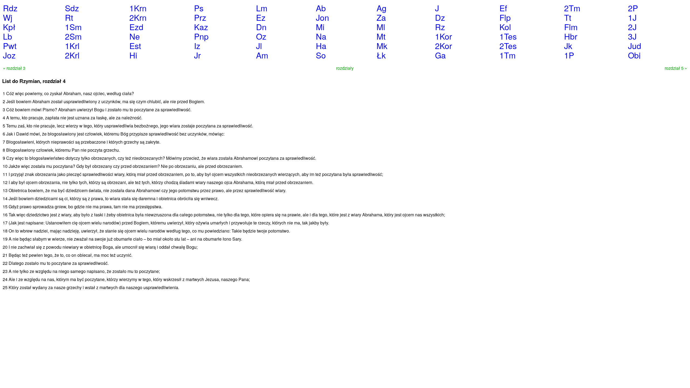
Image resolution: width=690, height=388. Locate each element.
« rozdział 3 (14, 68)
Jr (197, 55)
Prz (200, 17)
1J (632, 17)
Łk (381, 55)
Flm (571, 27)
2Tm (572, 8)
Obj (634, 55)
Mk (382, 45)
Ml (381, 27)
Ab (321, 8)
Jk (568, 45)
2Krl (72, 55)
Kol (505, 27)
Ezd (136, 27)
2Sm (73, 36)
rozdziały (345, 68)
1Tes (508, 36)
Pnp (201, 36)
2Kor (443, 45)
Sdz (72, 8)
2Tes (508, 45)
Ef (503, 8)
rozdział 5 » (676, 68)
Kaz (201, 27)
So (321, 55)
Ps (198, 8)
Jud (634, 45)
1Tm (507, 55)
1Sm (73, 27)
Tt (567, 17)
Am (262, 55)
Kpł (9, 27)
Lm (261, 8)
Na (321, 36)
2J (632, 27)
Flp (505, 17)
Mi (320, 27)
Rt (69, 17)
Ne (134, 36)
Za (381, 17)
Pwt (9, 45)
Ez (260, 17)
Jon (322, 17)
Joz (9, 55)
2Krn (138, 17)
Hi (133, 55)
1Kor (443, 36)
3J (632, 36)
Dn (261, 27)
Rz (440, 27)
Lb (7, 36)
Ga (440, 55)
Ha (321, 45)
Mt (381, 36)
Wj (7, 17)
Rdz (10, 8)
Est (135, 45)
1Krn (138, 8)
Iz (197, 45)
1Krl (72, 45)
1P (569, 55)
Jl (259, 45)
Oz (261, 36)
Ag (382, 8)
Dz (440, 17)
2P (633, 8)
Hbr (570, 36)
